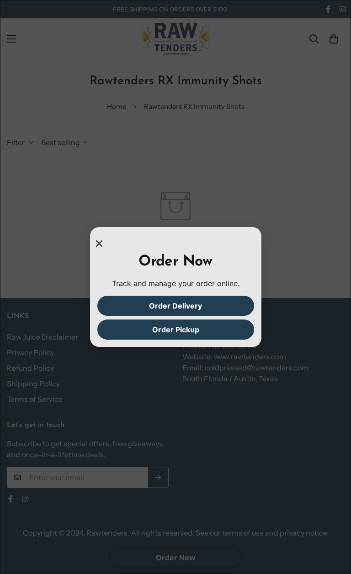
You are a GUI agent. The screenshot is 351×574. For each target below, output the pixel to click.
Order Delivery (175, 305)
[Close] (103, 243)
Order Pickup (175, 329)
